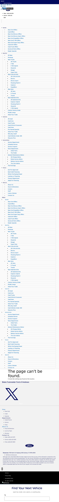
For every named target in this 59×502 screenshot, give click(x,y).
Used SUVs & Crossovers (15, 125)
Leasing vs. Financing (14, 176)
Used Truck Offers (13, 47)
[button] (27, 197)
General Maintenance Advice (16, 155)
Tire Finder (14, 153)
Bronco (13, 78)
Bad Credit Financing (13, 172)
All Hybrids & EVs (16, 99)
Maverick (13, 68)
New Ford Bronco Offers (15, 34)
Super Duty (14, 72)
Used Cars (5, 116)
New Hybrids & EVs (13, 97)
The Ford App (12, 165)
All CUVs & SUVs (15, 76)
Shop (3, 409)
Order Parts (14, 151)
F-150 (12, 64)
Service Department (13, 142)
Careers (10, 189)
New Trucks (11, 59)
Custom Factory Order (14, 110)
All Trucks (13, 61)
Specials (4, 27)
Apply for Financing (13, 180)
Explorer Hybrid (15, 102)
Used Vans (11, 127)
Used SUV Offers (12, 44)
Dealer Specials (12, 51)
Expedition (14, 87)
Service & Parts (6, 140)
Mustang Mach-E (15, 83)
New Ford (5, 53)
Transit (13, 95)
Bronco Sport (14, 81)
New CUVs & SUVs (13, 74)
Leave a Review (12, 193)
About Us (5, 182)
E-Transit (13, 93)
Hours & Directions (13, 187)
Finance (4, 167)
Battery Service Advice (17, 161)
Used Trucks (11, 123)
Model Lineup (12, 112)
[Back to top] (2, 468)
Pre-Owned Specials (13, 129)
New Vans (10, 89)
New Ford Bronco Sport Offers (16, 36)
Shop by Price (12, 138)
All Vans (13, 91)
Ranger (13, 70)
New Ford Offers (12, 30)
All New (10, 55)
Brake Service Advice (16, 159)
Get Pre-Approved (13, 170)
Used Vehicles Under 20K (15, 136)
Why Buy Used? (12, 134)
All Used (10, 119)
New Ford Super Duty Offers (16, 42)
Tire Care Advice (15, 163)
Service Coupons (12, 146)
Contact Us (11, 195)
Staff (9, 191)
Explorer (13, 85)
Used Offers (11, 32)
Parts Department (13, 148)
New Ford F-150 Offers (14, 40)
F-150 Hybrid (14, 66)
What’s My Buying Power (15, 174)
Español (2, 1)
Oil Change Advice (16, 157)
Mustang (10, 57)
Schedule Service (12, 144)
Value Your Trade (12, 114)
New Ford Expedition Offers (16, 38)
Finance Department (13, 178)
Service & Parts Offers (14, 49)
